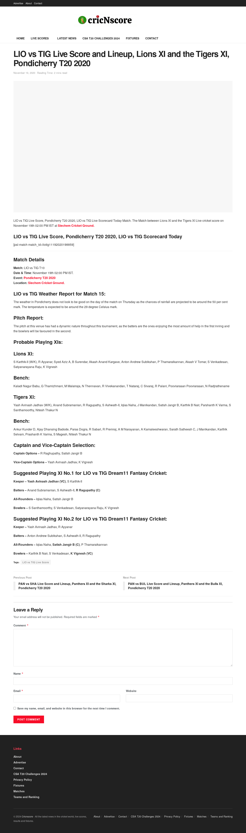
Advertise (18, 3)
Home (21, 38)
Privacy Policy (22, 780)
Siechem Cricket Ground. (46, 283)
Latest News (66, 38)
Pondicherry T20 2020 (40, 278)
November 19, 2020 (24, 73)
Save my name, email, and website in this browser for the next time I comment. (68, 708)
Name (18, 673)
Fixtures (132, 38)
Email (18, 691)
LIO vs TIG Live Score (35, 562)
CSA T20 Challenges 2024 (101, 38)
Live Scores (40, 38)
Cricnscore (27, 816)
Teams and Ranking (26, 797)
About (29, 3)
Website (131, 691)
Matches (19, 791)
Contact (38, 3)
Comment (21, 625)
